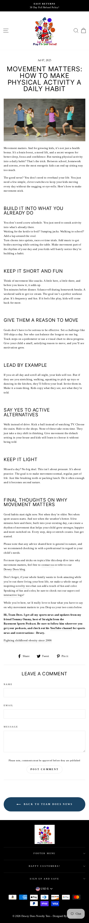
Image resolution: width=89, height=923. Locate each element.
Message (11, 727)
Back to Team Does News (47, 804)
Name (8, 684)
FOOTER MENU (44, 853)
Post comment (44, 769)
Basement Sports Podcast (20, 623)
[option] (44, 5)
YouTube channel (61, 628)
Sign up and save (44, 879)
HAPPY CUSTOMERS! (44, 866)
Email (8, 705)
